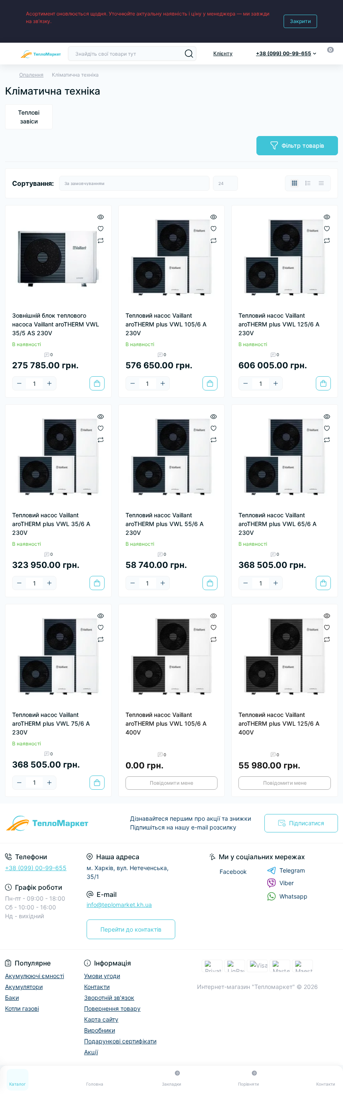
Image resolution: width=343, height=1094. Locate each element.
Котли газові (22, 1008)
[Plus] (49, 383)
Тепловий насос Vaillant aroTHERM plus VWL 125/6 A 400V (279, 723)
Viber (286, 882)
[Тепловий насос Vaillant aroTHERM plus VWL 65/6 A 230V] (284, 457)
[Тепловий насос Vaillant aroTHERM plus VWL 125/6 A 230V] (284, 258)
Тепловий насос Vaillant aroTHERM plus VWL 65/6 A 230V (277, 523)
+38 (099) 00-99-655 (36, 867)
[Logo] (40, 53)
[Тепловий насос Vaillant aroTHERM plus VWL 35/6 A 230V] (58, 457)
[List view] (308, 183)
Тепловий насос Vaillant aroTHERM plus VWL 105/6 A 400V (166, 723)
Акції (91, 1051)
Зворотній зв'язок (109, 997)
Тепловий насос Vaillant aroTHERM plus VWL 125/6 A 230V (279, 324)
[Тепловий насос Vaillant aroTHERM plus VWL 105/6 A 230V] (171, 258)
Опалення (31, 75)
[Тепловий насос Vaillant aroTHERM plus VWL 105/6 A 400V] (171, 657)
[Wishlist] (100, 228)
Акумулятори (24, 986)
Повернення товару (112, 1008)
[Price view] (321, 183)
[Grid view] (294, 183)
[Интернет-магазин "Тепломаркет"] (57, 823)
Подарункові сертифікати (120, 1041)
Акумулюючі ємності (34, 975)
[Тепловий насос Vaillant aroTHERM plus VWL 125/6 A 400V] (284, 657)
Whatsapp (293, 896)
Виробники (99, 1030)
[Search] (189, 53)
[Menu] (9, 53)
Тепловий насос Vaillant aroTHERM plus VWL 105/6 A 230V (166, 324)
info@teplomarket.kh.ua (119, 904)
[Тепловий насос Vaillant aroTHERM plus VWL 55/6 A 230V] (171, 457)
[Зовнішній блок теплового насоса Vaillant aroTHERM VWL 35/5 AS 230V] (58, 258)
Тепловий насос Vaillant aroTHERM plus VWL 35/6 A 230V (51, 523)
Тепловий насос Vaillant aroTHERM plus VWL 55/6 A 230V (164, 523)
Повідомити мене (171, 783)
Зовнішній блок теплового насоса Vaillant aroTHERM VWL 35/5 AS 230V (55, 324)
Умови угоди (102, 975)
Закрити (300, 21)
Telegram (292, 870)
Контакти (97, 986)
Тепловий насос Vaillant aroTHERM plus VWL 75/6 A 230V (51, 723)
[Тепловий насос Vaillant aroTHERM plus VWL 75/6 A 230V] (58, 657)
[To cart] (97, 383)
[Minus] (19, 383)
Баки (12, 997)
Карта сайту (101, 1019)
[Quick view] (100, 216)
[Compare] (100, 240)
